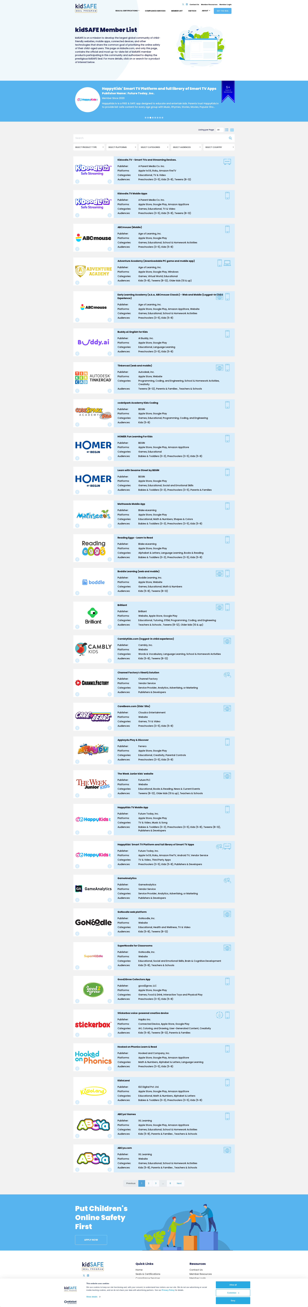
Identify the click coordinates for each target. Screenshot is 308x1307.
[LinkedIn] (187, 4)
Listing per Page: (206, 129)
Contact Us (194, 4)
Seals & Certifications (148, 1274)
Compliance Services (155, 11)
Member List (177, 11)
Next (179, 1183)
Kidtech (192, 11)
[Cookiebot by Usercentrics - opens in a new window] (70, 1302)
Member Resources (209, 4)
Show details (91, 1297)
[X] (183, 4)
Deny (233, 1301)
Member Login (225, 4)
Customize (231, 1293)
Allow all (233, 1285)
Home (139, 1270)
